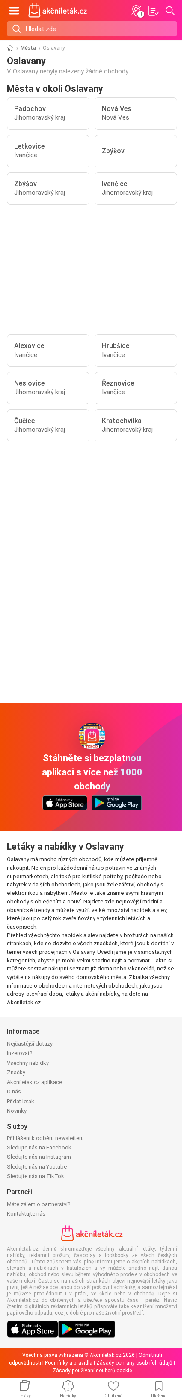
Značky (16, 1072)
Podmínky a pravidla (68, 1363)
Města (28, 48)
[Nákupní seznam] (153, 11)
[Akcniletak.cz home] (57, 11)
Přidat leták (20, 1101)
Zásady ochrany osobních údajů (134, 1363)
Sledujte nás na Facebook (39, 1147)
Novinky (17, 1111)
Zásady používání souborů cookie (92, 1371)
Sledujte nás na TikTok (35, 1176)
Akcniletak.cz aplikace (34, 1082)
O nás (14, 1091)
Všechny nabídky (28, 1063)
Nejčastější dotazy (30, 1044)
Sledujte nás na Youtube (37, 1166)
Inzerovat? (20, 1053)
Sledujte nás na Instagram (39, 1157)
